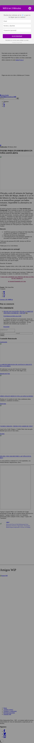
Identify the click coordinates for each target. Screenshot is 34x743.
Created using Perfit (17, 42)
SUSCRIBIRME (17, 36)
